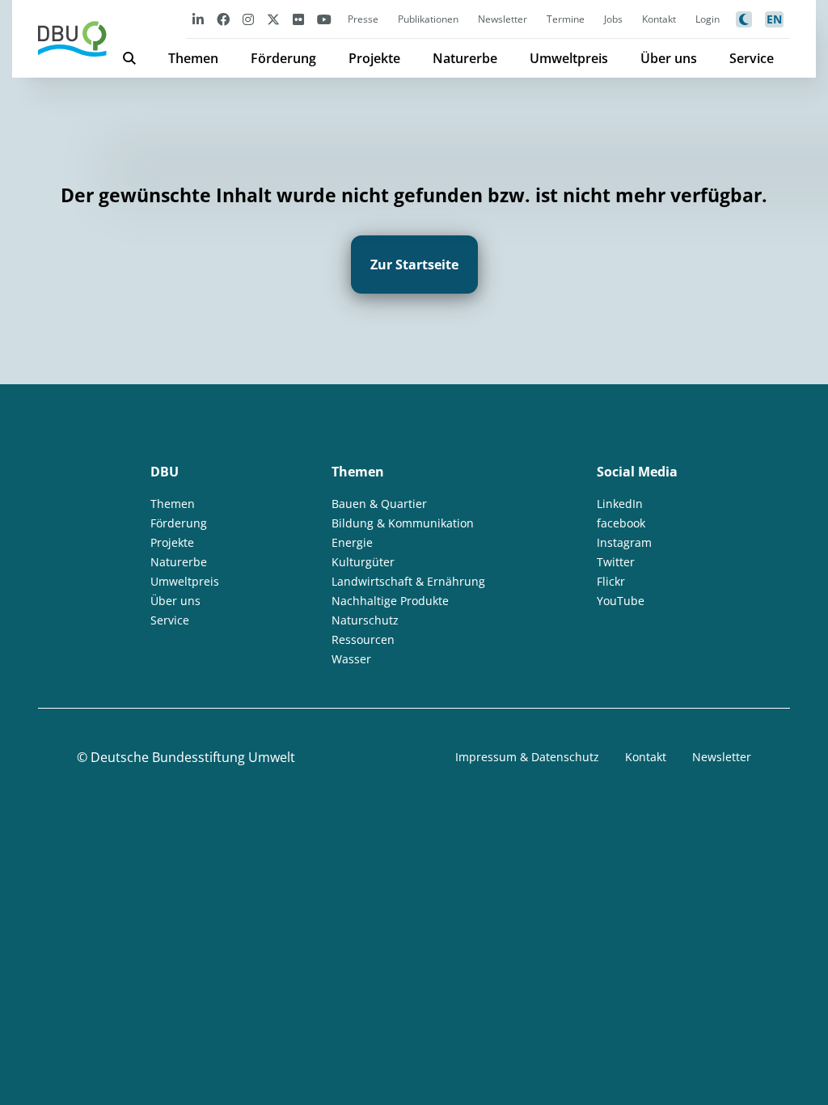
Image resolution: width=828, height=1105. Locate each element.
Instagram (624, 542)
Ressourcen (363, 639)
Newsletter (502, 19)
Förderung (283, 58)
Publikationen (428, 19)
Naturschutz (365, 620)
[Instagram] (248, 19)
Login (707, 19)
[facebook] (223, 19)
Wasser (351, 659)
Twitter (616, 561)
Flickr (611, 581)
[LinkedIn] (198, 19)
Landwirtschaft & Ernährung (408, 581)
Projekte (374, 58)
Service (751, 58)
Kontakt (659, 19)
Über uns (668, 58)
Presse (363, 19)
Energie (352, 542)
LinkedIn (620, 503)
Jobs (613, 19)
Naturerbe (465, 58)
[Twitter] (273, 19)
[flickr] (298, 19)
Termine (566, 19)
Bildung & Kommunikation (403, 523)
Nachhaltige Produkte (390, 600)
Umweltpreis (569, 58)
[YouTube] (324, 19)
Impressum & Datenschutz (527, 756)
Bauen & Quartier (379, 503)
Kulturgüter (363, 561)
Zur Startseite (414, 264)
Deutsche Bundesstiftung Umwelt (193, 757)
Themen (193, 58)
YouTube (620, 600)
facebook (621, 523)
